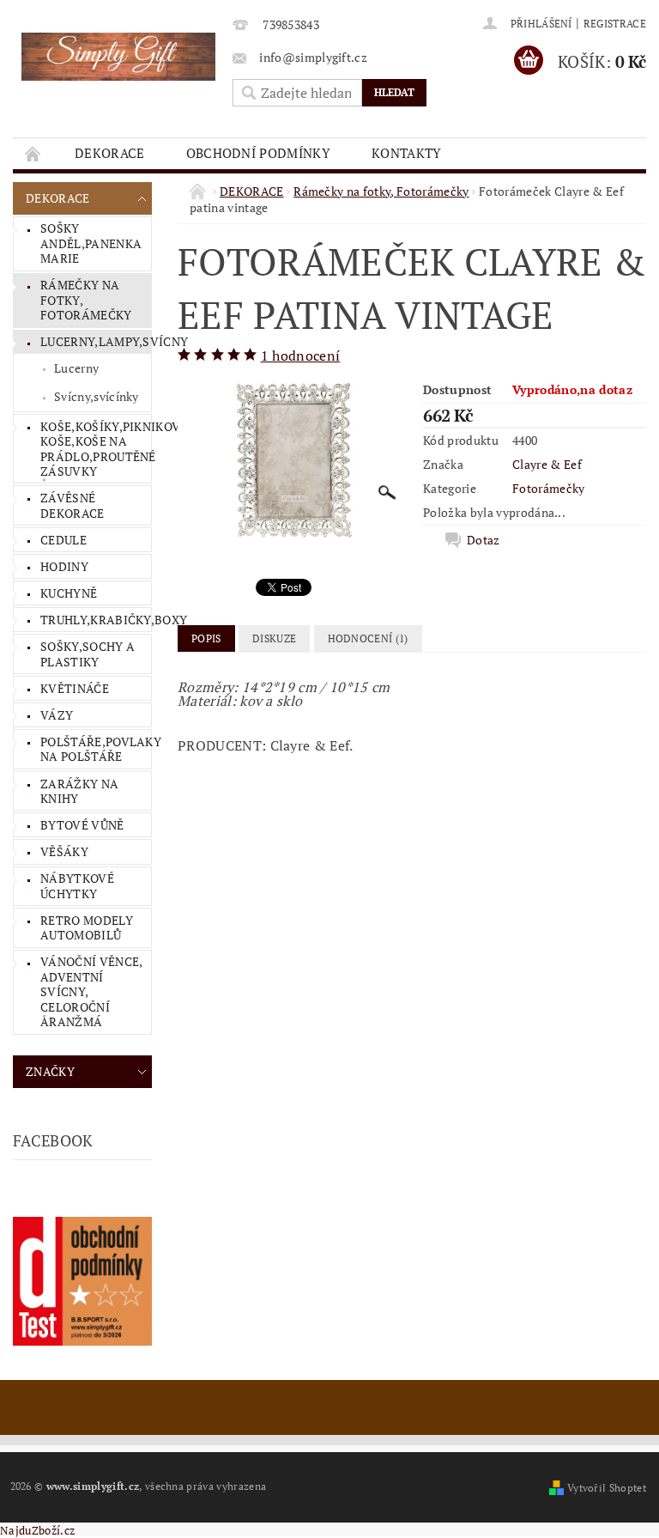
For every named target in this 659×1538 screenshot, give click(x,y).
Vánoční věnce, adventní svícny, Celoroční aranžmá (91, 991)
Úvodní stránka (33, 153)
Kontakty (407, 152)
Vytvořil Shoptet (606, 1487)
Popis (206, 638)
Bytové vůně (82, 825)
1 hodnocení (301, 355)
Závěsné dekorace (72, 505)
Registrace (614, 23)
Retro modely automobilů (86, 928)
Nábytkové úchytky (77, 886)
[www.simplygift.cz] (118, 57)
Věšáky (64, 851)
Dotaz (483, 540)
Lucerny (76, 368)
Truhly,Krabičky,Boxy (95, 619)
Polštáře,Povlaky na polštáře (95, 749)
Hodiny (64, 566)
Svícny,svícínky (96, 396)
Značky (50, 1071)
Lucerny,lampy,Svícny (95, 341)
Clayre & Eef (547, 464)
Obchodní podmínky (258, 152)
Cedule (63, 540)
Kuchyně (68, 593)
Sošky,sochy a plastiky (87, 654)
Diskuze (274, 638)
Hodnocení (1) (368, 638)
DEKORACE (110, 152)
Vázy (56, 715)
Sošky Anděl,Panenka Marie (91, 243)
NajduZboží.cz (37, 1530)
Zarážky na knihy (79, 791)
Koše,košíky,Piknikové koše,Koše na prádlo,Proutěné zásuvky (95, 449)
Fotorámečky (548, 488)
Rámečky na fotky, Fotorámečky (86, 300)
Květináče (74, 688)
